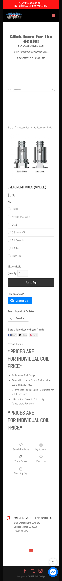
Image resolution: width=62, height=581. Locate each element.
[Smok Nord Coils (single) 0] (31, 156)
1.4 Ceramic (18, 240)
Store (10, 127)
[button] (20, 300)
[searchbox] (31, 89)
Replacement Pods (43, 127)
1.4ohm (15, 248)
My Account (41, 449)
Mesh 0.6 (16, 256)
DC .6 (14, 224)
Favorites (41, 461)
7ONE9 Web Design (36, 576)
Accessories (23, 127)
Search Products (21, 449)
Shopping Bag (20, 473)
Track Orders (21, 461)
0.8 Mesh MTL (18, 232)
